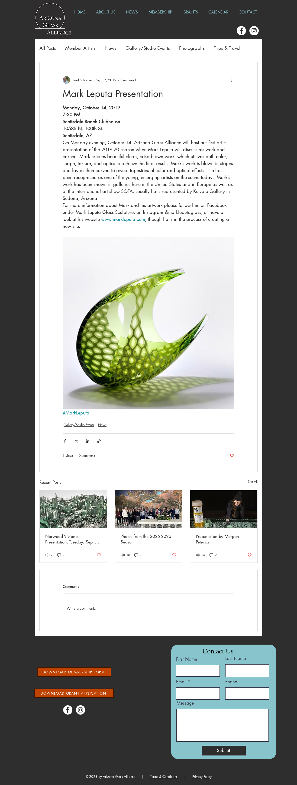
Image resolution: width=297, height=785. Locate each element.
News (110, 48)
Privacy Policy (202, 776)
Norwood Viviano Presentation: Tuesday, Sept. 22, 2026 (70, 539)
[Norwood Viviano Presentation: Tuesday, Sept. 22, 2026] (73, 509)
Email (181, 681)
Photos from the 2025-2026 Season (146, 539)
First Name (186, 659)
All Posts (47, 48)
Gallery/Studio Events (148, 48)
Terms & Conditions (164, 776)
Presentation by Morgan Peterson (217, 539)
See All (253, 481)
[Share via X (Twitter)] (76, 441)
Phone (231, 681)
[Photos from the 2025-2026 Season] (148, 509)
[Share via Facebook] (65, 441)
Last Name (235, 658)
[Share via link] (99, 441)
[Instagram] (254, 30)
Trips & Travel (227, 48)
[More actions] (231, 80)
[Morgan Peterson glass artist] (223, 509)
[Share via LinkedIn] (87, 441)
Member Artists (80, 48)
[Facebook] (241, 30)
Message (185, 703)
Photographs (192, 48)
